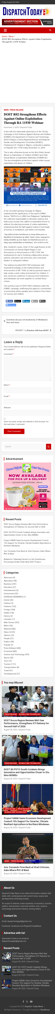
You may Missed (13, 682)
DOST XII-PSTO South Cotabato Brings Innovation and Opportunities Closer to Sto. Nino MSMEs (27, 772)
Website (7, 407)
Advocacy (8, 577)
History (7, 616)
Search (48, 447)
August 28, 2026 (10, 730)
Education (8, 587)
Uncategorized (10, 674)
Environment (9, 593)
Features (7, 606)
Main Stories (9, 622)
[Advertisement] (27, 72)
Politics (7, 642)
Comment (9, 354)
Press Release (16, 110)
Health (6, 613)
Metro (6, 625)
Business (8, 584)
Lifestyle (7, 619)
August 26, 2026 (10, 874)
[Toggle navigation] (5, 30)
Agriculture (8, 581)
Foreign (7, 609)
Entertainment (10, 590)
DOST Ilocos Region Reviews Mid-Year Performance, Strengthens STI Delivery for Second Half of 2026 (26, 723)
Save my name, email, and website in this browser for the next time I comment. (26, 422)
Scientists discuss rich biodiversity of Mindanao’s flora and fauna (27, 321)
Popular (7, 645)
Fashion (7, 603)
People (7, 638)
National (7, 629)
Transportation (10, 667)
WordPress (45, 1010)
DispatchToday (26, 127)
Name (7, 385)
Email (7, 396)
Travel (6, 670)
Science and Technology (14, 654)
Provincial (8, 651)
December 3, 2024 (11, 127)
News (6, 110)
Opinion (7, 635)
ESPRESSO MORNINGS (13, 597)
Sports (6, 658)
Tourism (7, 664)
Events (6, 600)
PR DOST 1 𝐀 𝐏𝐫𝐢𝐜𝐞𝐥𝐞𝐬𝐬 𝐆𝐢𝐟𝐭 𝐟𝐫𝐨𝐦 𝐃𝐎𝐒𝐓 (32, 330)
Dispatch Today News (34, 1006)
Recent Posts (11, 948)
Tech (6, 661)
